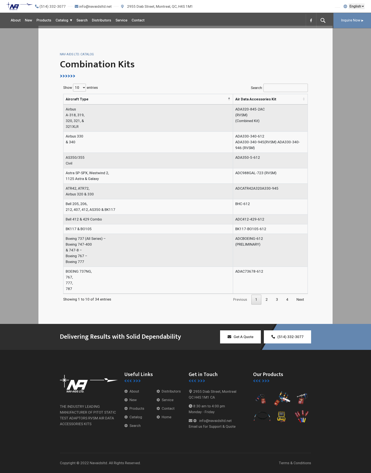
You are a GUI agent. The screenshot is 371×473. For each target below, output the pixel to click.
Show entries (80, 87)
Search (82, 20)
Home (166, 417)
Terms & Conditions (295, 463)
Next (300, 299)
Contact (138, 20)
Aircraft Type (77, 99)
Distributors (101, 20)
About (16, 20)
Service (121, 20)
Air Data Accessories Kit (255, 99)
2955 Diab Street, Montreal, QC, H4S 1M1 (159, 6)
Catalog (62, 20)
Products (43, 20)
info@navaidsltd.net (95, 6)
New (28, 20)
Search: (257, 88)
